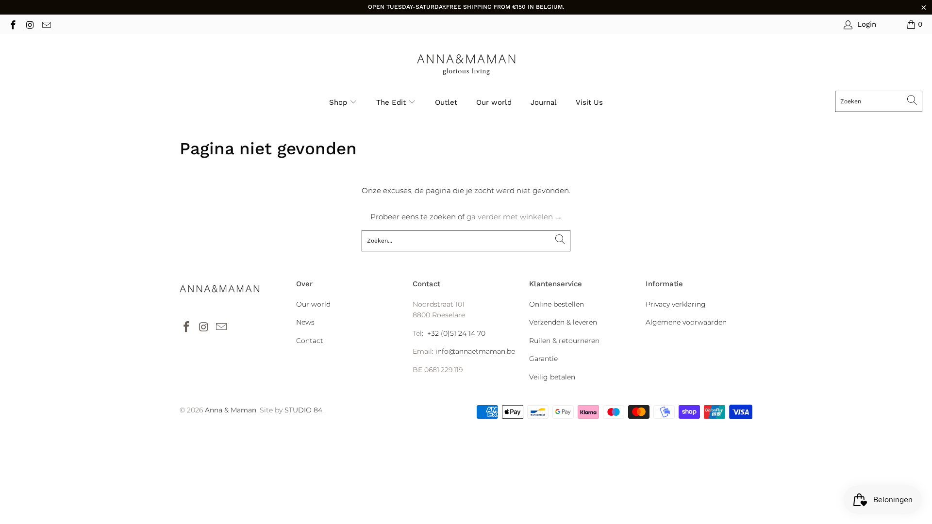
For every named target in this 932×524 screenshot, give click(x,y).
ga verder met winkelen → (514, 216)
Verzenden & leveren (563, 322)
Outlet (446, 102)
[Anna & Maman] (466, 65)
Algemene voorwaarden (686, 322)
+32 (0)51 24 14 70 (456, 333)
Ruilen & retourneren (564, 340)
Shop (338, 102)
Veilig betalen (552, 377)
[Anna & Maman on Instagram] (29, 24)
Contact (309, 340)
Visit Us (589, 102)
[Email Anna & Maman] (46, 24)
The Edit (392, 102)
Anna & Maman (230, 410)
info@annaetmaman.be (475, 351)
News (305, 322)
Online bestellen (556, 304)
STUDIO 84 (303, 410)
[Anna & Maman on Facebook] (12, 24)
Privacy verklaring (676, 304)
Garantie (543, 358)
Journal (544, 102)
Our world (494, 102)
